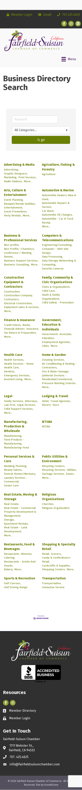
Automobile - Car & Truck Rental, (57, 220)
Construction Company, (18, 295)
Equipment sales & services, (21, 307)
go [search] (43, 140)
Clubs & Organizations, (56, 287)
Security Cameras (53, 268)
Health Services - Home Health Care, (19, 365)
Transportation (54, 578)
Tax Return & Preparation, (20, 332)
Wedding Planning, (15, 466)
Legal (8, 396)
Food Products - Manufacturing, (14, 441)
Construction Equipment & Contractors (14, 282)
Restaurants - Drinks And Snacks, (19, 563)
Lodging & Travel (55, 396)
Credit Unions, (12, 325)
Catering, (9, 557)
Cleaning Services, (53, 359)
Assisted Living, (13, 379)
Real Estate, (11, 504)
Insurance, (32, 328)
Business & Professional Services (20, 238)
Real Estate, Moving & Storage (20, 497)
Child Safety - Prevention (58, 302)
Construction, (12, 291)
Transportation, (51, 583)
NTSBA (47, 422)
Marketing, (10, 177)
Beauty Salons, (13, 469)
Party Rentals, (12, 215)
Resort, (46, 405)
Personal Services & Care (19, 459)
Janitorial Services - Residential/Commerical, (57, 377)
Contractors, (11, 299)
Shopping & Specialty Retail (58, 546)
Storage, (9, 519)
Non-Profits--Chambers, (19, 249)
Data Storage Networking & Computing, (59, 262)
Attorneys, (31, 401)
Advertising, (11, 169)
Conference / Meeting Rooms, (18, 254)
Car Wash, (48, 211)
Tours (55, 405)
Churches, (48, 504)
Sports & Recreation (19, 578)
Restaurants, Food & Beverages (19, 546)
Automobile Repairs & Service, (55, 205)
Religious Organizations (53, 497)
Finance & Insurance (19, 320)
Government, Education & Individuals (52, 324)
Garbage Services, (53, 473)
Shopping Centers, (53, 569)
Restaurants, (12, 554)
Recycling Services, (54, 469)
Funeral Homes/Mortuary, (20, 473)
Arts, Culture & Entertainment (15, 192)
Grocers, (56, 554)
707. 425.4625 (19, 757)
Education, (48, 338)
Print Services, (27, 177)
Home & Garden (54, 355)
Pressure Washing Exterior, (59, 383)
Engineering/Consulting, (57, 245)
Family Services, (14, 401)
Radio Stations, (13, 181)
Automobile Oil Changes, (57, 214)
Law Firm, (10, 405)
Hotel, (45, 401)
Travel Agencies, (61, 401)
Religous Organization (55, 508)
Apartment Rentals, (16, 523)
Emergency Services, (17, 375)
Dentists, (9, 371)
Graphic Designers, (16, 173)
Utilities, (72, 469)
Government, (50, 334)
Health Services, (14, 359)
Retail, (46, 554)
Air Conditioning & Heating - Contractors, (59, 365)
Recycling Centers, (53, 466)
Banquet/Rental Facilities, (20, 203)
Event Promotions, (15, 211)
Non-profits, (11, 245)
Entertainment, (13, 207)
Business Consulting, (17, 264)
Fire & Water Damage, (55, 371)
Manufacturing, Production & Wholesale (15, 426)
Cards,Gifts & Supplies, (56, 565)
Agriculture (49, 174)
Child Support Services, (18, 408)
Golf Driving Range (15, 587)
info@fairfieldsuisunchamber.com (35, 764)
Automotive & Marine (58, 190)
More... (28, 181)
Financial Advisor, (14, 328)
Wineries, (26, 554)
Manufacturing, (13, 436)
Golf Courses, (12, 583)
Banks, (26, 325)
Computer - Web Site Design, (55, 251)
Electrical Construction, (18, 303)
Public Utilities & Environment (55, 459)
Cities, (45, 346)
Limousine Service (53, 587)
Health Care (13, 355)
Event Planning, (13, 199)
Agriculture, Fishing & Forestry (58, 167)
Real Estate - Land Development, (15, 529)
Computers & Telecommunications (57, 238)
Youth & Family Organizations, (51, 296)
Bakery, (8, 569)
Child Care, (48, 290)
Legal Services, (26, 405)
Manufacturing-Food (16, 447)
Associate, (66, 334)
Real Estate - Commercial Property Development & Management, (20, 511)
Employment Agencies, (56, 342)
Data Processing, (52, 256)
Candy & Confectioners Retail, (56, 559)
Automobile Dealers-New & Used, (59, 197)
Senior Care (11, 485)
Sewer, (70, 473)
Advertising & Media (19, 165)
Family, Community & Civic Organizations (57, 280)
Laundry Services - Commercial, (15, 479)
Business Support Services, (21, 260)
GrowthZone (51, 784)
